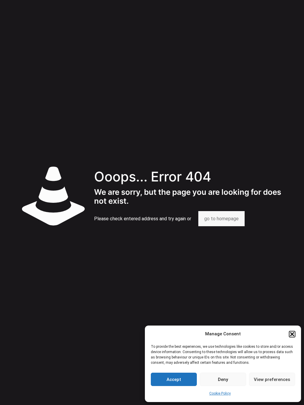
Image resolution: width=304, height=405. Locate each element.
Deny (223, 379)
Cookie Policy (220, 393)
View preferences (272, 379)
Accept (174, 379)
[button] (292, 334)
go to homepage (221, 218)
